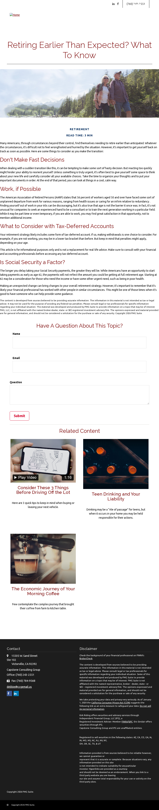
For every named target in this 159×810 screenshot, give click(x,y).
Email (16, 358)
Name (16, 333)
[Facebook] (118, 4)
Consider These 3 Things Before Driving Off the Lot (43, 490)
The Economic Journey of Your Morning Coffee (43, 591)
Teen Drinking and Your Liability (116, 496)
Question (16, 382)
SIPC (130, 721)
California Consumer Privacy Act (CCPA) (110, 703)
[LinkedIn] (113, 4)
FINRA (125, 721)
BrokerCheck (86, 658)
